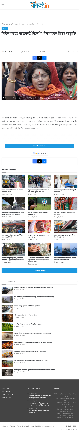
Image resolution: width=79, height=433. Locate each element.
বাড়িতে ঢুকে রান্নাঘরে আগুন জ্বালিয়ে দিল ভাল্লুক (25, 315)
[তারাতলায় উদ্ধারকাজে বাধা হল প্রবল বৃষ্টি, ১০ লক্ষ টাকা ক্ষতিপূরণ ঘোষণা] (65, 226)
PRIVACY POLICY (7, 394)
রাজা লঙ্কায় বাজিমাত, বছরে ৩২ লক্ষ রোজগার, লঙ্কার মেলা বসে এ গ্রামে (30, 360)
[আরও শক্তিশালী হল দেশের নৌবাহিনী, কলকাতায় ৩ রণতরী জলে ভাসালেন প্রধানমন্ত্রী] (65, 249)
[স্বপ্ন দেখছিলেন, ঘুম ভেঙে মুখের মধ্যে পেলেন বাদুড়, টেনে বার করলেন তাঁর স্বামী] (7, 336)
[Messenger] (44, 58)
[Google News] (39, 153)
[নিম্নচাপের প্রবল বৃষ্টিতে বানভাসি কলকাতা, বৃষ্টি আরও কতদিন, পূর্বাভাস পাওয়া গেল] (39, 181)
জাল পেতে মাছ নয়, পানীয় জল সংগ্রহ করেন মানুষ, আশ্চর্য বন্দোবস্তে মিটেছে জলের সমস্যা (34, 297)
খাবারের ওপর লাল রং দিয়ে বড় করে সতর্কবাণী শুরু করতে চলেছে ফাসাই (30, 351)
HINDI (75, 426)
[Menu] (3, 5)
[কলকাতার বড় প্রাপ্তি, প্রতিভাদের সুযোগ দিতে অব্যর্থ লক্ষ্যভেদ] (39, 203)
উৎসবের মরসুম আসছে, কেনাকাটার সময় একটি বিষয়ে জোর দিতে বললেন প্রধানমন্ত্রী (33, 342)
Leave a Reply (39, 271)
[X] (39, 58)
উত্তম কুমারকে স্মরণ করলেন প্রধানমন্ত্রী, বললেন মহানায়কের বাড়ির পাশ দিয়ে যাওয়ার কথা (34, 370)
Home (5, 24)
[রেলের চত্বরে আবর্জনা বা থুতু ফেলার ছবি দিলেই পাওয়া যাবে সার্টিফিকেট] (13, 226)
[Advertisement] (39, 15)
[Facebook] (35, 58)
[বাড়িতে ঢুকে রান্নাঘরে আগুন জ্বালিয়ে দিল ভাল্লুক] (7, 318)
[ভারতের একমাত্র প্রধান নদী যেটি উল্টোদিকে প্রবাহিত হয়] (7, 308)
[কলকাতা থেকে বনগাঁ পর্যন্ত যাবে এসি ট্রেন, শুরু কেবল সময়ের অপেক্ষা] (13, 181)
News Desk (8, 52)
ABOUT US (5, 388)
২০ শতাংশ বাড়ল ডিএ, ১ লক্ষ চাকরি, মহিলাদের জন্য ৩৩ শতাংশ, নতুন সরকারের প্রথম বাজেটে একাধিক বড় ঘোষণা (38, 259)
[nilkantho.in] (39, 4)
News (10, 24)
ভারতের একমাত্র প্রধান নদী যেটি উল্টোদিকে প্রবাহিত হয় (27, 306)
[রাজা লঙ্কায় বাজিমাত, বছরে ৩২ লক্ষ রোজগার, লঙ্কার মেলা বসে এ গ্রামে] (7, 363)
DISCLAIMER (6, 391)
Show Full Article (39, 146)
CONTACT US (6, 398)
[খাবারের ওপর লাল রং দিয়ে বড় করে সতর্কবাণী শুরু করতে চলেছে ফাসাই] (7, 354)
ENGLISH (69, 426)
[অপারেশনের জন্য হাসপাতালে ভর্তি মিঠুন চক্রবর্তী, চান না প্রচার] (65, 181)
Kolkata (15, 24)
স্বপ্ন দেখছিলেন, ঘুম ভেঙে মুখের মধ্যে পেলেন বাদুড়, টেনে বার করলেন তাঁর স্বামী (32, 333)
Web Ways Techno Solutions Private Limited (24, 426)
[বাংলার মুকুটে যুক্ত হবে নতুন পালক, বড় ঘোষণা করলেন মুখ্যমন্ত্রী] (39, 226)
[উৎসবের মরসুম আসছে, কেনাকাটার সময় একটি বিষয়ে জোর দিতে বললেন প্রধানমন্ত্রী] (7, 345)
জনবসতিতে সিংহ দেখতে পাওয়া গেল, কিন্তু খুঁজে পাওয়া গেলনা (28, 324)
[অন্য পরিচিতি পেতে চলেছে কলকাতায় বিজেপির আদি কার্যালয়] (65, 203)
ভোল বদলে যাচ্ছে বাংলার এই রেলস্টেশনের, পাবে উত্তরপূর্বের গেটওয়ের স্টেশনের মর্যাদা (33, 287)
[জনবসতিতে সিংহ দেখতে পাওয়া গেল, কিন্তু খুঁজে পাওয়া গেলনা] (7, 327)
